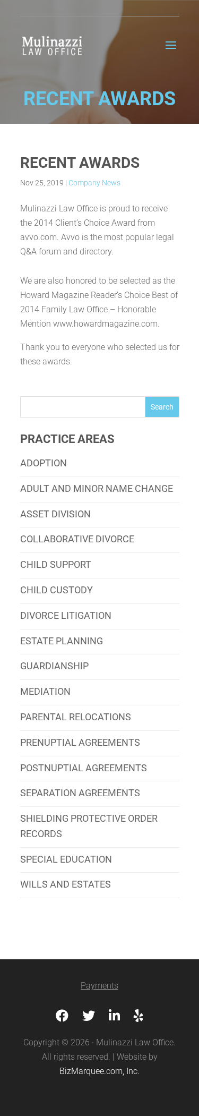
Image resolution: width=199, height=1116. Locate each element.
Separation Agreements (80, 792)
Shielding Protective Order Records (89, 826)
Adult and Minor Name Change (96, 488)
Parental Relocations (75, 716)
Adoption (43, 462)
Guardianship (54, 665)
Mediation (45, 691)
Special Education (66, 859)
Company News (94, 182)
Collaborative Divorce (77, 538)
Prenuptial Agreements (80, 742)
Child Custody (56, 589)
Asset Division (55, 513)
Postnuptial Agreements (83, 767)
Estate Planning (61, 640)
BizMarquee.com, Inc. (99, 1071)
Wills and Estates (65, 884)
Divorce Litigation (65, 615)
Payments (99, 986)
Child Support (55, 564)
